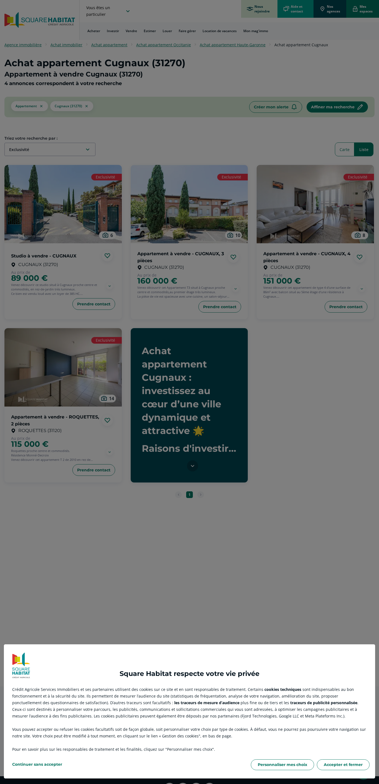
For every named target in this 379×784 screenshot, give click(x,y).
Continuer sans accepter (37, 764)
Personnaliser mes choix (282, 764)
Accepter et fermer (343, 764)
